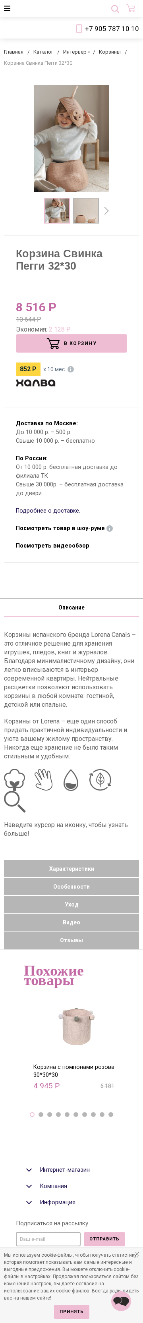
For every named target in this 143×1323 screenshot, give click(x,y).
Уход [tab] (72, 904)
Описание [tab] (71, 607)
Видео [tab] (71, 922)
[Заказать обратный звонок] (121, 1301)
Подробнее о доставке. (48, 510)
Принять (72, 1311)
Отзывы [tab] (71, 940)
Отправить (104, 1239)
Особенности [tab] (71, 886)
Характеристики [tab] (71, 869)
